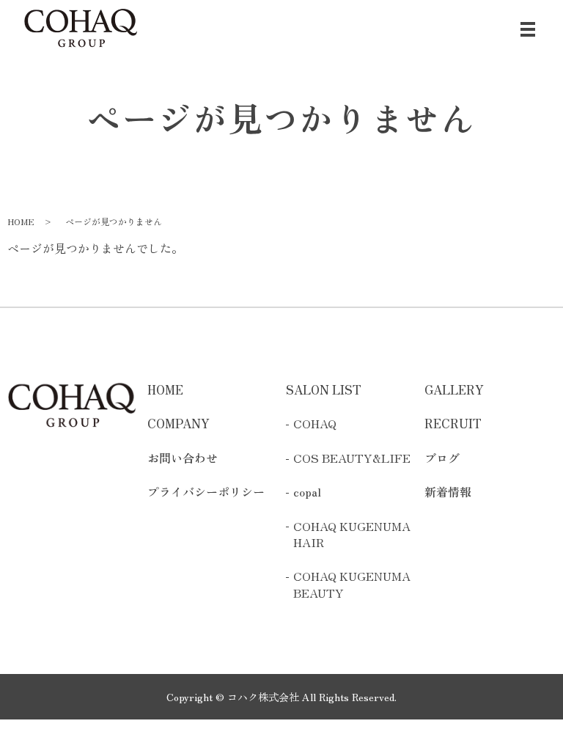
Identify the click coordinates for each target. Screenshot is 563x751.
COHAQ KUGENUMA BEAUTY (352, 584)
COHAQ (314, 423)
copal (307, 491)
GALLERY (454, 389)
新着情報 (447, 491)
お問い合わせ (182, 458)
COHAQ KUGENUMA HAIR (352, 534)
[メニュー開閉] (527, 29)
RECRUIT (453, 423)
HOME (20, 221)
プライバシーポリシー (206, 491)
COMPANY (178, 423)
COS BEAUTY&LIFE (352, 458)
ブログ (442, 458)
